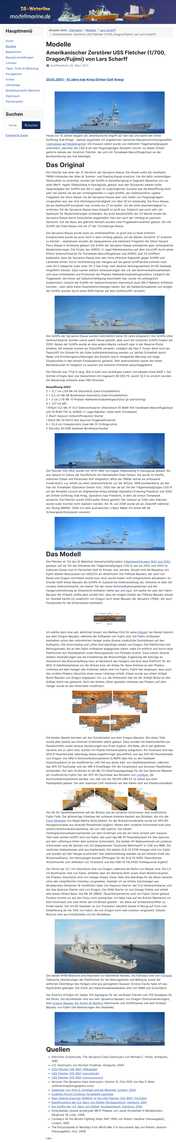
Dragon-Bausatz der (78, 1003)
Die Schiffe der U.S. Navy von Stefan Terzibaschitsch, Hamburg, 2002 (97, 1106)
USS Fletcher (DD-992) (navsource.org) (77, 1077)
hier (117, 590)
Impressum (13, 96)
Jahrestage (13, 85)
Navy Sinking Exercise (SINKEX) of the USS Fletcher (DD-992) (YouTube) (99, 1098)
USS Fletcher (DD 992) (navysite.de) (75, 1073)
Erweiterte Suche (17, 135)
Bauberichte (13, 52)
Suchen (32, 125)
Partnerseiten (14, 101)
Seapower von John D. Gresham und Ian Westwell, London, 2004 (94, 1090)
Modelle (11, 46)
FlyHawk (166, 975)
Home (9, 41)
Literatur (11, 63)
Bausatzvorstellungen (20, 57)
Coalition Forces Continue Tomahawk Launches (82, 1094)
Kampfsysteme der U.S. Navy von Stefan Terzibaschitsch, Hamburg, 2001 (99, 1102)
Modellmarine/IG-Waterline (23, 90)
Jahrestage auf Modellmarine (66, 144)
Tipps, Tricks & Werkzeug (22, 68)
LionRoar (142, 775)
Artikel (10, 79)
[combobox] (14, 125)
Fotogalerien (14, 74)
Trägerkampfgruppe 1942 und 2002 (147, 561)
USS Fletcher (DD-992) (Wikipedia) (74, 1069)
